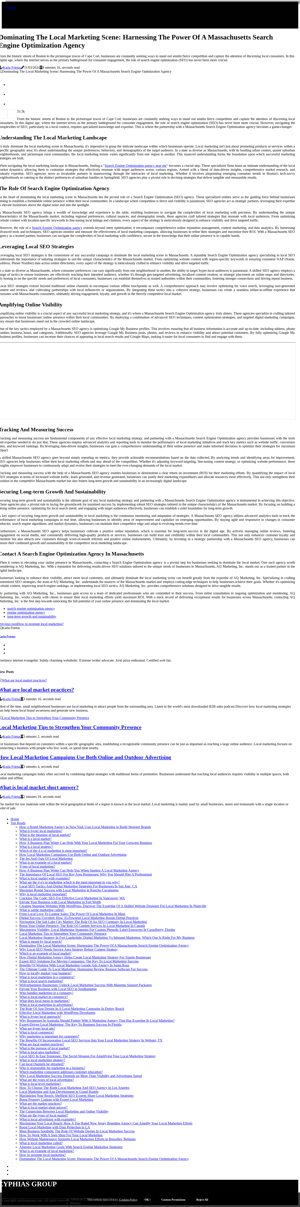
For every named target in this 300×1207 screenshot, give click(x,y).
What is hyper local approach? (40, 1016)
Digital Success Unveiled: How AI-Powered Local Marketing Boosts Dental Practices (78, 918)
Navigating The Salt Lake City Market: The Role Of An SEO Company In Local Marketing (83, 922)
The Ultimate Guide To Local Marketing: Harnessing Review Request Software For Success (83, 969)
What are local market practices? (41, 1044)
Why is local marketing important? (43, 894)
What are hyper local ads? (37, 1028)
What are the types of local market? (43, 1115)
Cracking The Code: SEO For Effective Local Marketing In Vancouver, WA (72, 898)
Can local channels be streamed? (41, 1064)
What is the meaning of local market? (45, 835)
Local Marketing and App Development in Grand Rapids (58, 1092)
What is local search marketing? (41, 981)
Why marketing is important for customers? (49, 1036)
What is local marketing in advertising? (46, 1005)
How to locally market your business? (45, 973)
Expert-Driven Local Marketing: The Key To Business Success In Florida (70, 1024)
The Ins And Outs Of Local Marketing (46, 858)
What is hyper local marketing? (40, 831)
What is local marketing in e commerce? (47, 977)
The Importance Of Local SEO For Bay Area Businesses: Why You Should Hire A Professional (85, 874)
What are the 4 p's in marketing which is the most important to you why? (69, 882)
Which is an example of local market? (45, 953)
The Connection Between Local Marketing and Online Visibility (63, 1111)
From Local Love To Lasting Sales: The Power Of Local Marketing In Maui (72, 914)
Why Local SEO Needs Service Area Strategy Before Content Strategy (68, 949)
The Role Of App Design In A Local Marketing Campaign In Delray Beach (71, 1009)
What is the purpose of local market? (44, 1048)
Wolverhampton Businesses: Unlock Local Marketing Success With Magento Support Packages (85, 985)
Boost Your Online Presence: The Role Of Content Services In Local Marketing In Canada (82, 926)
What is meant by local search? (40, 941)
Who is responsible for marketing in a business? (52, 1068)
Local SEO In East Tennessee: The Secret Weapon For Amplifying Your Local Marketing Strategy (87, 1056)
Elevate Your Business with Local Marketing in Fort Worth (60, 902)
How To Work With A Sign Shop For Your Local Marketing (61, 1135)
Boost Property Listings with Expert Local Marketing (56, 1099)
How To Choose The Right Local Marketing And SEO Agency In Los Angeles (74, 1088)
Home (11, 7)
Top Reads (18, 823)
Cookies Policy (128, 1199)
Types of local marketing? (37, 866)
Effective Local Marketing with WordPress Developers (57, 1013)
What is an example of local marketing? (46, 1151)
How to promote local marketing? (42, 1155)
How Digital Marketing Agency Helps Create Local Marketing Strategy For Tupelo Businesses (85, 957)
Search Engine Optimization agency (57, 228)
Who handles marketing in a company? (46, 993)
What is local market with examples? (44, 878)
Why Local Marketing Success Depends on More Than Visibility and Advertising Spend (80, 1076)
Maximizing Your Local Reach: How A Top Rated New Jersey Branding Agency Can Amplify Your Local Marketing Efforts (105, 1123)
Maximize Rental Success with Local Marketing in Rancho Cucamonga (69, 890)
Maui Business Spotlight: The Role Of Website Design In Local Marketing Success (77, 1131)
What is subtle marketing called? (41, 910)
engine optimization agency (26, 612)
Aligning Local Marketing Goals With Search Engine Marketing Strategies (71, 1147)
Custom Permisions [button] (173, 1199)
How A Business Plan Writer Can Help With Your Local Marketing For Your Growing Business (85, 843)
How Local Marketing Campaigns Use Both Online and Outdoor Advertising (73, 854)
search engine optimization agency (31, 608)
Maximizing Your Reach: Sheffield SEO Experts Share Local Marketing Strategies (76, 1095)
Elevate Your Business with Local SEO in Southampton (58, 989)
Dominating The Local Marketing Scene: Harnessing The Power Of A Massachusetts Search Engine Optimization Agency (104, 945)
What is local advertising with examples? (47, 1119)
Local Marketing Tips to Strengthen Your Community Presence (63, 933)
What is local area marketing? (39, 1052)
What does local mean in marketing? (44, 1001)
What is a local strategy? (36, 847)
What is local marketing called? (41, 1143)
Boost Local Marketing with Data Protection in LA (54, 1127)
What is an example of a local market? (45, 862)
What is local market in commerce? (43, 997)
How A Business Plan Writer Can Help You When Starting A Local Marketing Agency (79, 870)
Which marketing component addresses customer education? (61, 1072)
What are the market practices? (40, 1103)
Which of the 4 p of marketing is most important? (53, 851)
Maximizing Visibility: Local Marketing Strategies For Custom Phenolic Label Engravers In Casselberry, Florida (97, 930)
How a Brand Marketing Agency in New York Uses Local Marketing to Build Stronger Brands (85, 827)
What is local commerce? (36, 1032)
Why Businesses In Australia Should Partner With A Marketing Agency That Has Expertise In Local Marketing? (97, 1020)
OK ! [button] (147, 1199)
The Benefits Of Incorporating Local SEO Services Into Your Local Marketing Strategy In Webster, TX (91, 1040)
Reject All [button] (202, 1199)
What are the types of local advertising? (46, 1080)
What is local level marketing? (40, 1084)
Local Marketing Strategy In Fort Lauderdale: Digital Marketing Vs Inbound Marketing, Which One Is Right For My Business (107, 937)
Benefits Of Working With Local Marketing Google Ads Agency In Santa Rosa (74, 965)
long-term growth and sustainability (31, 616)
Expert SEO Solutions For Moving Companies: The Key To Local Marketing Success (79, 961)
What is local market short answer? (43, 1107)
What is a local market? (35, 839)
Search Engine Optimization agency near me (135, 165)
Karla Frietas (12, 67)
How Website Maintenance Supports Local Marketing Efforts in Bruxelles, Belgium (77, 1139)
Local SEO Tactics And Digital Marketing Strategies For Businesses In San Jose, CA (78, 886)
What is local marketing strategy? (42, 1060)
